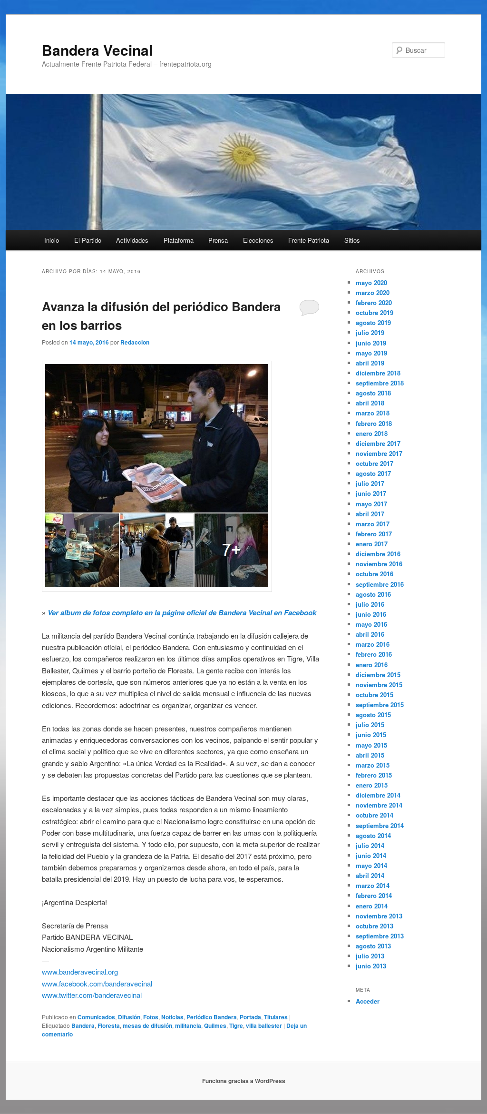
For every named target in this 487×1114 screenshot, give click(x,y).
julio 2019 (370, 332)
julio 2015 (370, 724)
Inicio (51, 240)
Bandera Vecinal (97, 49)
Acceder (368, 1001)
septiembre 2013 (380, 935)
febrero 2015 (374, 774)
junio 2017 (371, 493)
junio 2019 (371, 342)
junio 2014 (371, 855)
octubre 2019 (374, 312)
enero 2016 (372, 664)
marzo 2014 (373, 885)
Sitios (352, 240)
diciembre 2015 (378, 674)
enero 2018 (372, 433)
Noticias (172, 1017)
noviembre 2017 (379, 453)
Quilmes (215, 1025)
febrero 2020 (374, 302)
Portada (250, 1017)
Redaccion (134, 342)
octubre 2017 (374, 463)
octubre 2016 (374, 573)
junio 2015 (371, 734)
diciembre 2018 (378, 372)
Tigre (236, 1025)
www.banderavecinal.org (80, 971)
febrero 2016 (374, 654)
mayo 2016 (371, 624)
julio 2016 (370, 604)
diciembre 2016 (378, 553)
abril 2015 (370, 754)
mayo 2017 (371, 503)
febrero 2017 (374, 533)
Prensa (218, 240)
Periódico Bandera (211, 1017)
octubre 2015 (374, 694)
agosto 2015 (373, 714)
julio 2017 (370, 483)
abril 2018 (370, 402)
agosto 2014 (373, 835)
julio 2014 (370, 845)
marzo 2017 (373, 523)
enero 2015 (372, 784)
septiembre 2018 (380, 382)
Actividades (132, 240)
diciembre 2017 (378, 443)
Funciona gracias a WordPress (243, 1080)
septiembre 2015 (380, 704)
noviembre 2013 (379, 915)
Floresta (108, 1025)
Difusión (129, 1017)
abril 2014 (370, 875)
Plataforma (179, 240)
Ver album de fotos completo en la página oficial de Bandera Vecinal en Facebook (182, 612)
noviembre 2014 (379, 804)
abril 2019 (370, 362)
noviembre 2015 (379, 684)
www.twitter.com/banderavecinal (92, 995)
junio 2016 (371, 614)
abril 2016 (370, 634)
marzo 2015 (373, 764)
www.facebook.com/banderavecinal (97, 983)
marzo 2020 (373, 292)
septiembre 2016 (380, 584)
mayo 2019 (371, 352)
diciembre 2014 (378, 794)
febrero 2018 (374, 423)
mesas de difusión (147, 1025)
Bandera (83, 1025)
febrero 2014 (374, 895)
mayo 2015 (371, 744)
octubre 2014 (374, 814)
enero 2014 (372, 905)
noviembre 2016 (379, 563)
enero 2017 (372, 543)
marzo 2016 (373, 644)
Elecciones (258, 240)
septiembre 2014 (380, 825)
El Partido (87, 240)
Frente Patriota (308, 240)
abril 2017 (370, 513)
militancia (188, 1025)
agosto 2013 (373, 945)
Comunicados (96, 1017)
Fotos (150, 1017)
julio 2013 (370, 955)
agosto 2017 (373, 473)
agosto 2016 (373, 594)
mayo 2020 (371, 282)
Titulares (276, 1017)
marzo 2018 (373, 412)
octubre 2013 (374, 925)
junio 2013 (371, 965)
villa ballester (264, 1025)
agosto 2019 (373, 322)
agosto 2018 (373, 392)
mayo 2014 (371, 865)
